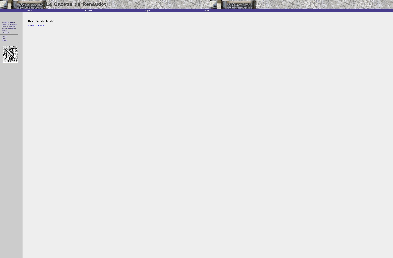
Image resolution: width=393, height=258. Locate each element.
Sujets (147, 11)
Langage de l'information (9, 24)
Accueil (29, 11)
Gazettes (88, 11)
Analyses (4, 30)
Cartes (206, 11)
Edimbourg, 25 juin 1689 (36, 25)
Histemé (4, 40)
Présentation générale (8, 22)
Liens (3, 38)
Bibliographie (6, 32)
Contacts (4, 36)
